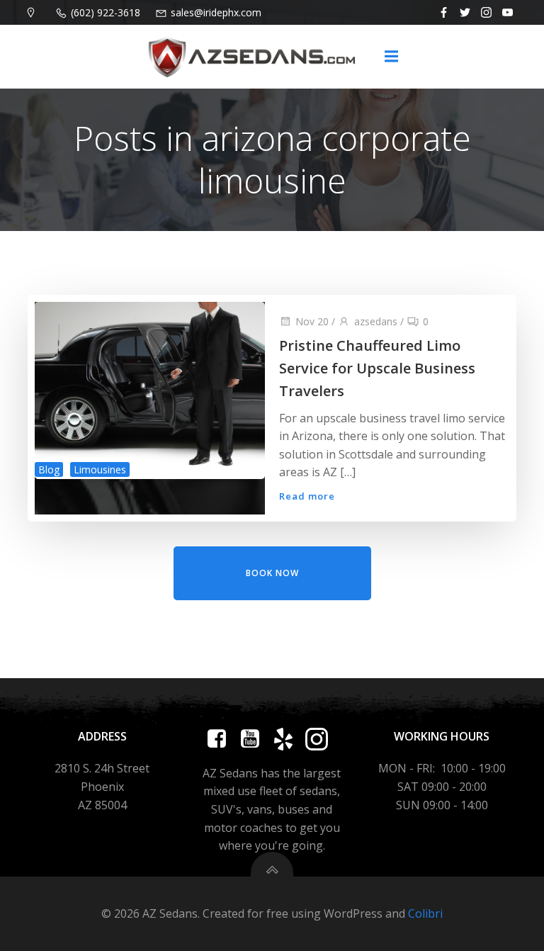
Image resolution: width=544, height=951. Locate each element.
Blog (49, 469)
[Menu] (391, 57)
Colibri (425, 913)
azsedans (375, 321)
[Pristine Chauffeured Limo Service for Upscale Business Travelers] (150, 389)
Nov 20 (312, 321)
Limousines (100, 469)
